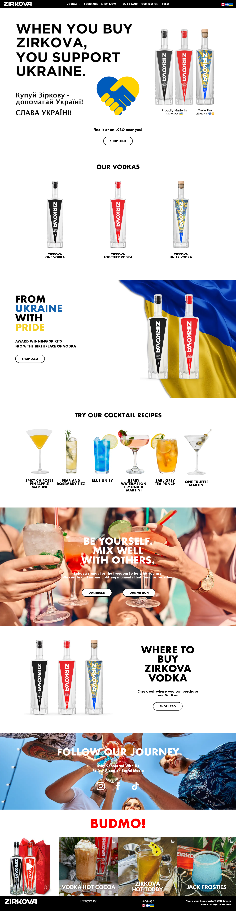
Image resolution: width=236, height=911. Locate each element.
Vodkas (72, 4)
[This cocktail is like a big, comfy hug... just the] (147, 866)
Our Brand (130, 4)
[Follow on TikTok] (135, 786)
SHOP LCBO (118, 141)
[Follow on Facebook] (118, 786)
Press (165, 4)
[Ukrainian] (152, 905)
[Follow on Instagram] (101, 786)
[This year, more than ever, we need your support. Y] (29, 866)
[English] (144, 905)
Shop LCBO (30, 358)
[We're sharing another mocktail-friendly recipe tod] (88, 866)
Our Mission (149, 4)
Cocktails (91, 4)
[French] (148, 905)
